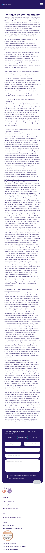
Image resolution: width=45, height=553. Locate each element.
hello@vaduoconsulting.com (12, 517)
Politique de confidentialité (12, 528)
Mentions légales (8, 525)
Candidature (22, 437)
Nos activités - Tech (9, 543)
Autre (35, 437)
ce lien (35, 272)
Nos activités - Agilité (10, 549)
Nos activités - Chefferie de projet (14, 546)
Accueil (5, 522)
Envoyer (37, 482)
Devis (10, 437)
